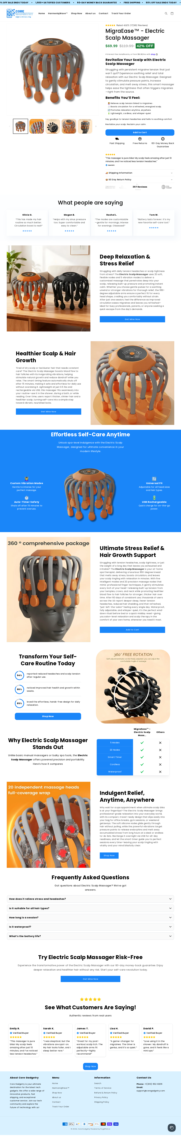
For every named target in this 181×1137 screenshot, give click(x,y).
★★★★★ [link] (27, 230)
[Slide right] (96, 126)
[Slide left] (9, 126)
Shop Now (109, 855)
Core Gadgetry (84, 1129)
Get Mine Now (132, 319)
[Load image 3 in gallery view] (52, 126)
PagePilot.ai (105, 1129)
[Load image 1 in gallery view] (20, 126)
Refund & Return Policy (105, 1092)
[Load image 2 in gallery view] (36, 126)
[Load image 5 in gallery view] (85, 126)
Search (97, 1083)
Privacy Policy (101, 1097)
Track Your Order (60, 1106)
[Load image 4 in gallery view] (68, 126)
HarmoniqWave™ (60, 1088)
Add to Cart (132, 629)
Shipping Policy (101, 1102)
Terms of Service (102, 1088)
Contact (56, 1102)
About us (56, 1097)
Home (55, 1083)
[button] (166, 13)
